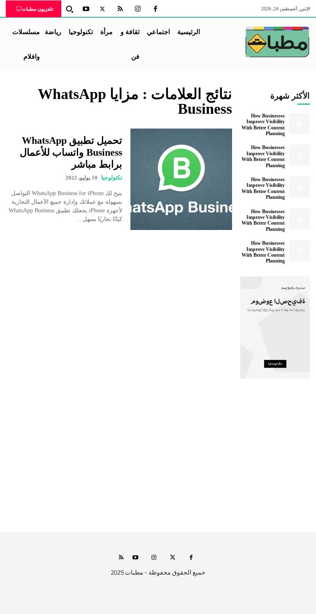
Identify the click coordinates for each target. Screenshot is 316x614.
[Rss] (121, 558)
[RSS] (120, 9)
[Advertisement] (158, 455)
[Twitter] (102, 9)
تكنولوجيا (111, 178)
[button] (69, 9)
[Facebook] (155, 9)
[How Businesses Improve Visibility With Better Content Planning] (299, 123)
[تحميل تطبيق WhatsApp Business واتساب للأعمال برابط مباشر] (181, 179)
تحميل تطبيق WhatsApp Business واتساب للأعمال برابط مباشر (71, 152)
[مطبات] (277, 42)
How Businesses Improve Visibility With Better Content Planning (263, 124)
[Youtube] (86, 9)
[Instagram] (138, 9)
